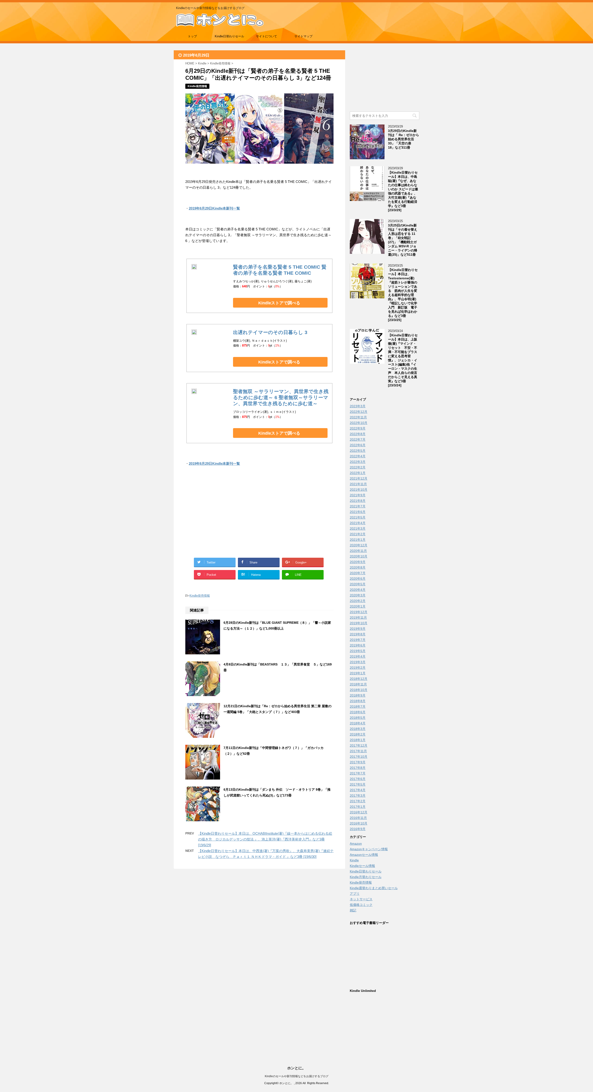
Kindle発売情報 (199, 595)
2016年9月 (358, 829)
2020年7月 (358, 573)
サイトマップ (303, 36)
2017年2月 (358, 801)
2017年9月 (358, 762)
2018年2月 (358, 734)
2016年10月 (358, 823)
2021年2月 (358, 534)
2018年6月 (358, 712)
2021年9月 (358, 495)
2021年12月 (358, 478)
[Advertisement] (222, 517)
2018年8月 (358, 701)
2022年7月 (358, 439)
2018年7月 (358, 706)
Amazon (356, 843)
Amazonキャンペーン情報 (369, 849)
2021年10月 (358, 489)
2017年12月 (358, 745)
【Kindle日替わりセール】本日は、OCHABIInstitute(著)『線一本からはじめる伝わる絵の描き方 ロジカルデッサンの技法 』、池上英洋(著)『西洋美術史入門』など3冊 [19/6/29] (265, 839)
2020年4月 (358, 590)
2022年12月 (358, 412)
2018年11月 (358, 684)
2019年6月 (358, 645)
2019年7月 (358, 640)
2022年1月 (358, 473)
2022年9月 (358, 428)
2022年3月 (358, 462)
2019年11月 (358, 617)
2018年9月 (358, 695)
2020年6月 (358, 578)
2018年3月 (358, 729)
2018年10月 (358, 690)
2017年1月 (358, 807)
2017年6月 (358, 779)
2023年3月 (358, 406)
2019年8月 (358, 634)
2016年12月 (358, 812)
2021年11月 (358, 484)
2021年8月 (358, 501)
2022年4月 (358, 456)
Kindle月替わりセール (366, 877)
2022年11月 (358, 417)
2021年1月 (358, 539)
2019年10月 (358, 623)
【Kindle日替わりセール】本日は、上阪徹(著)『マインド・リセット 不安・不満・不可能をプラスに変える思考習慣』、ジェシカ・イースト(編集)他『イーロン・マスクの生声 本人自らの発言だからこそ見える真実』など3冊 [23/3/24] (403, 360)
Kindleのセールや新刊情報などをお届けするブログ (296, 1076)
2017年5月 (358, 784)
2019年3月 (358, 662)
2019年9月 (358, 628)
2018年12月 (358, 679)
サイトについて (266, 36)
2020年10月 (358, 556)
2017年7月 (358, 773)
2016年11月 (358, 818)
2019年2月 (358, 667)
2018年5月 (358, 718)
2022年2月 (358, 467)
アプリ (355, 893)
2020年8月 (358, 567)
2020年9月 (358, 562)
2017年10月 (358, 756)
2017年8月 (358, 768)
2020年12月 (358, 545)
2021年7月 (358, 506)
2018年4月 (358, 723)
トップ (192, 36)
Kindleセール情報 (362, 866)
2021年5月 (358, 517)
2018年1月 (358, 740)
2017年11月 (358, 751)
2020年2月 (358, 601)
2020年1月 (358, 606)
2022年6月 (358, 445)
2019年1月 (358, 673)
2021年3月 (358, 528)
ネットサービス (361, 899)
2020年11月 (358, 551)
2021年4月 (358, 523)
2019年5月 (358, 651)
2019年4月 (358, 656)
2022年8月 (358, 434)
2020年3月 (358, 595)
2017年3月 (358, 795)
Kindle (354, 860)
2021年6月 (358, 512)
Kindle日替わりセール (229, 36)
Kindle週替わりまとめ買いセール (374, 888)
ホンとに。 (296, 1068)
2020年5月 (358, 584)
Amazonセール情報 (364, 854)
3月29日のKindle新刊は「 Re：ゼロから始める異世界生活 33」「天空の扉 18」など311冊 (403, 139)
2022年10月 (358, 423)
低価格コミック (361, 905)
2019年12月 (358, 612)
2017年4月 (358, 790)
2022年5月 (358, 450)
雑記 (353, 910)
